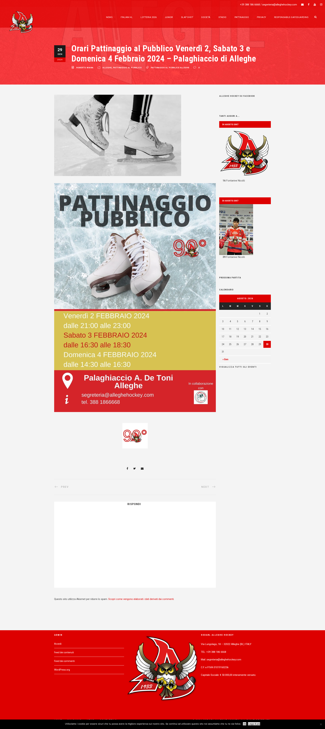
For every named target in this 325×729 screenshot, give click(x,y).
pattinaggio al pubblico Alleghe (170, 68)
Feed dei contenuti (64, 652)
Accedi (57, 643)
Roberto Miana (84, 68)
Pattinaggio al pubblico (127, 68)
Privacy (261, 17)
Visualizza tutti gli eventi (238, 367)
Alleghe (107, 68)
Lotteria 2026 (149, 17)
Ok (244, 724)
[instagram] (321, 4)
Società (205, 17)
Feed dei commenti (64, 661)
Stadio (222, 17)
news (109, 17)
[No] (320, 724)
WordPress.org (62, 669)
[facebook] (308, 4)
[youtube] (315, 4)
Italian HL (127, 17)
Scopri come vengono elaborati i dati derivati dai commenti (141, 599)
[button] (245, 155)
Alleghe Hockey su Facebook (237, 96)
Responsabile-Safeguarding (291, 17)
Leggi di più (254, 724)
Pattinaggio (242, 17)
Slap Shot (187, 17)
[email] (302, 4)
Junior (169, 17)
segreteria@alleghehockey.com (279, 4)
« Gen (225, 359)
